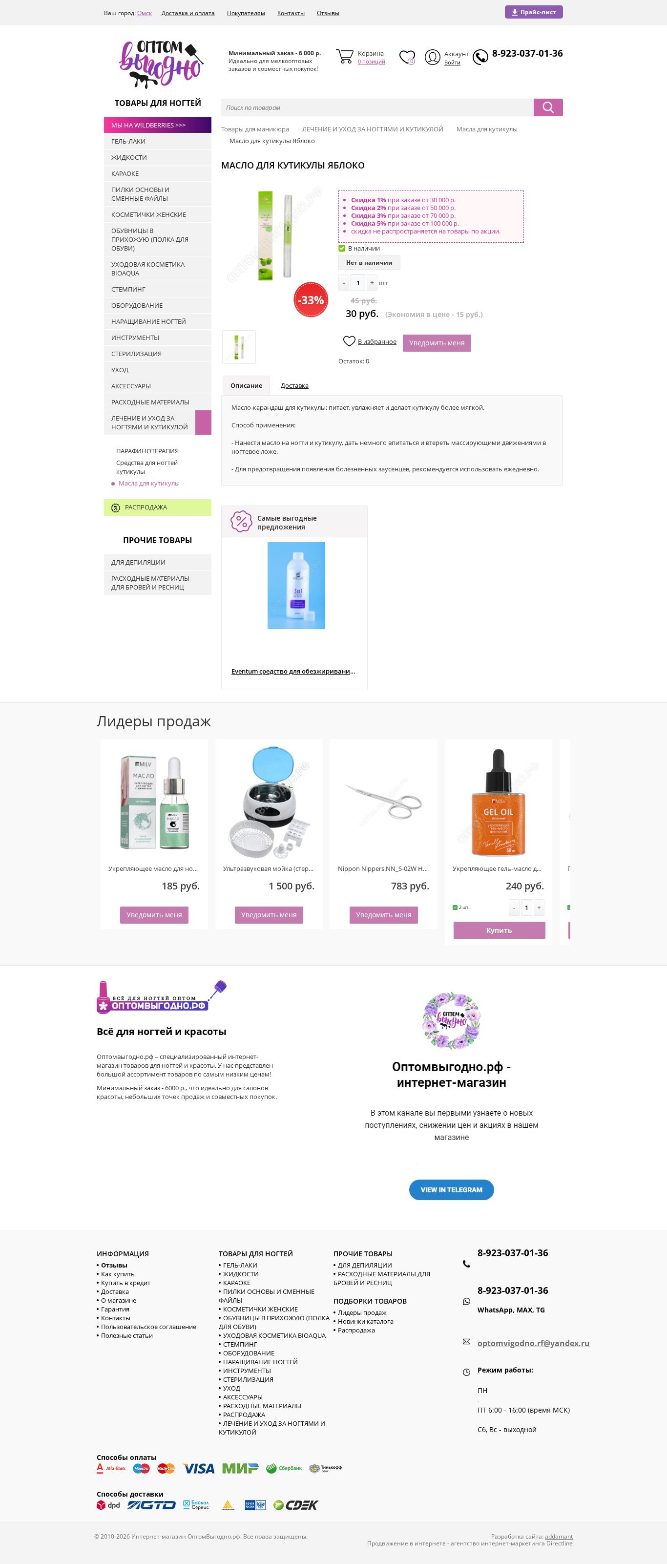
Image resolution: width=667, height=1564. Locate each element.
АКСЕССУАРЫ (243, 1397)
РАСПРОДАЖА (244, 1414)
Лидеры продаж (362, 1312)
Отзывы (328, 13)
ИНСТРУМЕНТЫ (247, 1370)
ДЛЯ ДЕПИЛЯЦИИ (365, 1265)
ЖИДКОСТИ (241, 1273)
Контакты (291, 13)
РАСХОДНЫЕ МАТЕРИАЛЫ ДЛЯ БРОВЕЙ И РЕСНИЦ (382, 1278)
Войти (452, 62)
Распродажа (356, 1330)
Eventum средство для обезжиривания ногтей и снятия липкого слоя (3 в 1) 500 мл (294, 671)
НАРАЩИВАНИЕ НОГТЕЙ (260, 1361)
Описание (246, 385)
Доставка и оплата (188, 13)
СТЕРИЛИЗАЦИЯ (248, 1379)
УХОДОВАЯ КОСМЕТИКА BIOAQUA (274, 1335)
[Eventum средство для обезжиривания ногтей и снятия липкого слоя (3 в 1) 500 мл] (296, 586)
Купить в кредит (125, 1282)
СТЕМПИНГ (240, 1344)
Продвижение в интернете (406, 1543)
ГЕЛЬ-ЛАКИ (240, 1265)
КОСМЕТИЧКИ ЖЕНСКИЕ (260, 1309)
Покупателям (246, 13)
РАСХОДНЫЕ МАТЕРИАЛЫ (262, 1405)
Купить (499, 930)
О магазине (118, 1300)
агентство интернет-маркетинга (498, 1543)
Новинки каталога (366, 1321)
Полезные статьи (127, 1335)
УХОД (231, 1388)
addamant (559, 1536)
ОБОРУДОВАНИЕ (248, 1353)
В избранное (377, 341)
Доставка (295, 385)
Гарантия (115, 1309)
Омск (144, 13)
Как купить (118, 1273)
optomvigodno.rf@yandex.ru (534, 1343)
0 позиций (371, 61)
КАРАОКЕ (236, 1282)
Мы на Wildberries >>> (148, 125)
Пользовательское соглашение (148, 1326)
